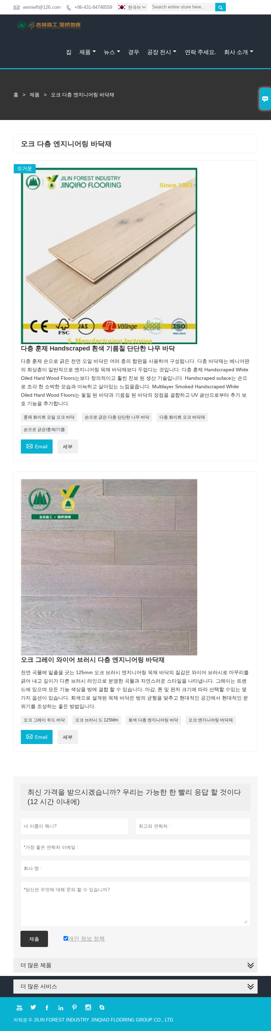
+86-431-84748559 (93, 7)
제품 (85, 52)
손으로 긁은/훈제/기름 (44, 429)
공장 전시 (159, 52)
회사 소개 (236, 52)
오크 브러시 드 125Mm (96, 720)
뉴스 (109, 52)
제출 (34, 939)
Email (36, 445)
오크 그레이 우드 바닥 (44, 720)
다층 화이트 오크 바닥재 (182, 417)
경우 (133, 52)
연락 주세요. (200, 52)
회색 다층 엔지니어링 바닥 (153, 720)
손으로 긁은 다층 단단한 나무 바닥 (117, 417)
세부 (68, 446)
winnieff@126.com (42, 7)
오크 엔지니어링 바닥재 (210, 720)
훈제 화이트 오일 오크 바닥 (49, 417)
